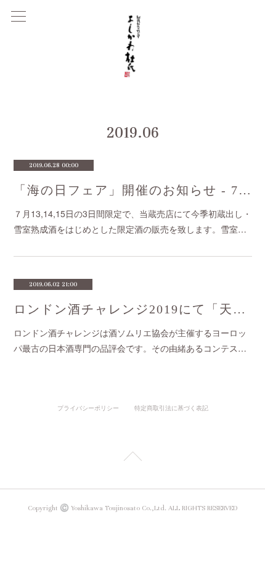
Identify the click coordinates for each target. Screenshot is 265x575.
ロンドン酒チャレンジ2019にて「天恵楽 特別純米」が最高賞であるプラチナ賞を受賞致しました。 (133, 309)
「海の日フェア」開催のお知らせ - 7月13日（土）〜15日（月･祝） (133, 190)
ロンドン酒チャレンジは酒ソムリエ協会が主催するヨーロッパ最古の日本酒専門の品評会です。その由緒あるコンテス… (130, 340)
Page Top (132, 458)
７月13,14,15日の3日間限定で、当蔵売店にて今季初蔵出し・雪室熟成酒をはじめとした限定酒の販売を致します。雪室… (132, 221)
